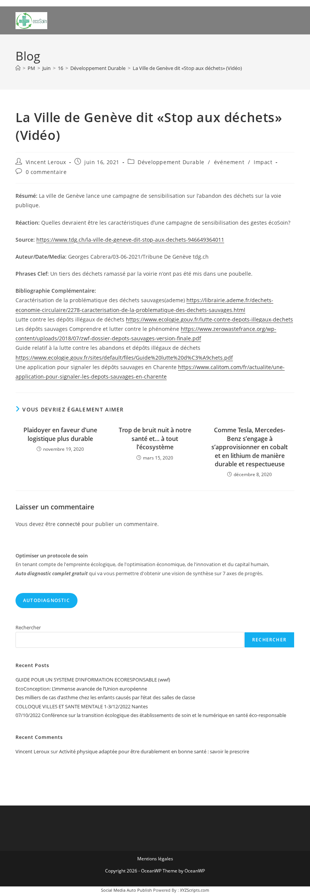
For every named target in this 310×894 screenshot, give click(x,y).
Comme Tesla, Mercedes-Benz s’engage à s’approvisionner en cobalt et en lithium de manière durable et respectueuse (249, 447)
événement (229, 162)
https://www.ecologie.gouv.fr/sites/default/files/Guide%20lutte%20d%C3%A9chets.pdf (124, 357)
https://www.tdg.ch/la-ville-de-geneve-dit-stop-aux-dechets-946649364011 (130, 239)
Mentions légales (155, 858)
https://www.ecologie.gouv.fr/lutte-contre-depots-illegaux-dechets (209, 319)
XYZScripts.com (194, 890)
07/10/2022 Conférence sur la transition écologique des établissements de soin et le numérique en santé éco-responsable (151, 715)
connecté (68, 524)
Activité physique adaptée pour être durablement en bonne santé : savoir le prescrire (154, 751)
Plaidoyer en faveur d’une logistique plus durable (60, 434)
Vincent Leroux (46, 162)
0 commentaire (46, 171)
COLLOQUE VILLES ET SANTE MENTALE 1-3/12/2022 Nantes (82, 706)
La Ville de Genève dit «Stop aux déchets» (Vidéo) (187, 68)
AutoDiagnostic (46, 600)
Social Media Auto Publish (126, 890)
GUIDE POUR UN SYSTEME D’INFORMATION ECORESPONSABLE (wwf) (93, 679)
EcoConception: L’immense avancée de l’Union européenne (81, 688)
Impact (263, 162)
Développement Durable (171, 162)
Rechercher (28, 627)
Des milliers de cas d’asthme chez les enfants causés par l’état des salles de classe (105, 697)
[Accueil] (18, 68)
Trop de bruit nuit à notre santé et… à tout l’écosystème (155, 438)
